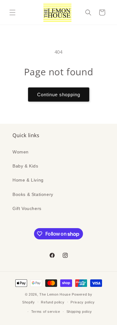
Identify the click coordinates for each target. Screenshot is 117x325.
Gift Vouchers (26, 208)
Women (20, 151)
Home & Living (28, 180)
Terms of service (45, 311)
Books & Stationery (32, 194)
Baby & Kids (25, 165)
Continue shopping (58, 94)
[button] (12, 12)
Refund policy (52, 302)
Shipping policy (79, 311)
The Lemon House (55, 294)
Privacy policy (83, 302)
